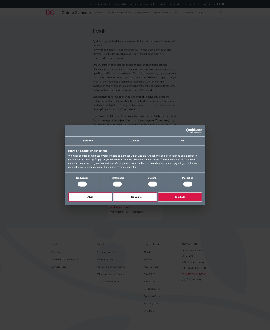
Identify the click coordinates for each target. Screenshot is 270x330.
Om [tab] (182, 140)
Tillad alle (180, 197)
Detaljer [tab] (135, 140)
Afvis (90, 197)
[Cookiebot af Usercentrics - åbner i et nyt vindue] (188, 130)
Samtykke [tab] (88, 140)
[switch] (117, 184)
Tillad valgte (135, 197)
